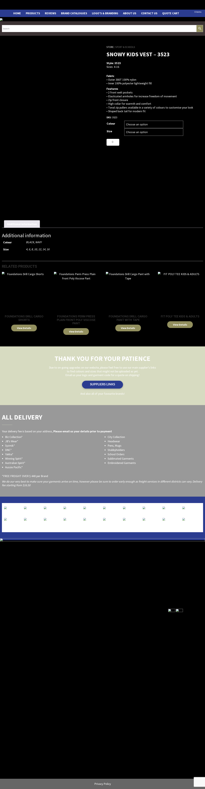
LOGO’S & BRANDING (105, 13)
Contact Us (149, 13)
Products (33, 13)
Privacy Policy (102, 784)
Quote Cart (170, 13)
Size (109, 131)
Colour (111, 123)
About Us (129, 13)
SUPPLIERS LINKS (102, 384)
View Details (24, 328)
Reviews (50, 13)
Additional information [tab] (22, 224)
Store (110, 47)
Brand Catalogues (74, 13)
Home (17, 13)
